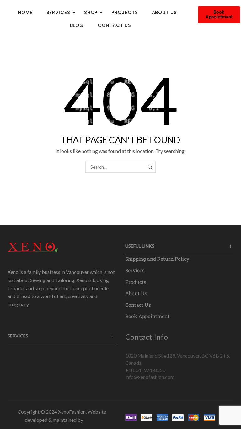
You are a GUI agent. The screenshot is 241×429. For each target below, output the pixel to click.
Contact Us (138, 304)
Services (135, 270)
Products (135, 282)
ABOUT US (164, 12)
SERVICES (58, 12)
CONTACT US (114, 25)
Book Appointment (147, 316)
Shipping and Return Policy (157, 258)
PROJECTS (124, 12)
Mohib (91, 420)
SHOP (91, 12)
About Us (136, 293)
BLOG (77, 25)
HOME (25, 12)
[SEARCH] (150, 167)
